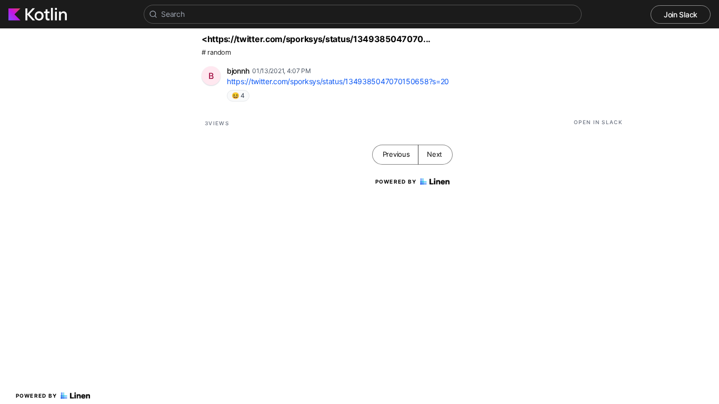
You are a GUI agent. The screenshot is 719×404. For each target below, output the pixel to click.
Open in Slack (598, 122)
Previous (396, 154)
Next (434, 154)
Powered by (36, 395)
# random (216, 52)
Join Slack (680, 14)
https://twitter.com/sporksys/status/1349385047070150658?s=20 (338, 81)
